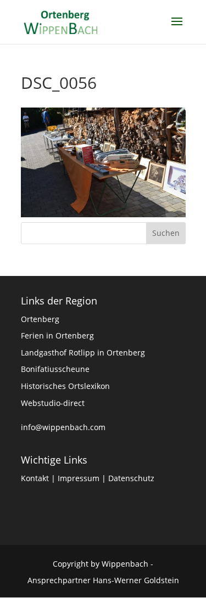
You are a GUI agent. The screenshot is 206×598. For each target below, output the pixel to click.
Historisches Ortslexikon (65, 386)
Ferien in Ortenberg (57, 335)
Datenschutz (131, 478)
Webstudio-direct (53, 403)
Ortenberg (40, 319)
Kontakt (35, 478)
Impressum (78, 478)
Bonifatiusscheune (55, 369)
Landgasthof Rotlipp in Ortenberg (83, 352)
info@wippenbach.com (63, 427)
